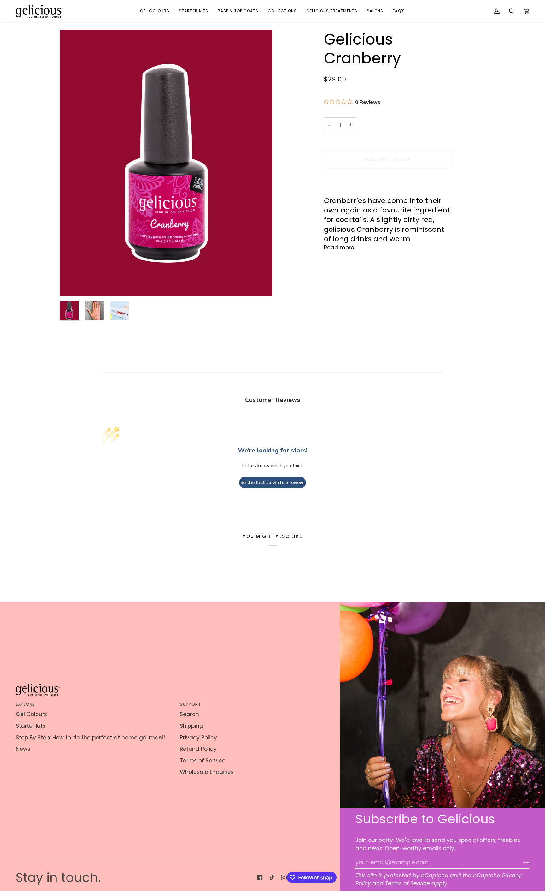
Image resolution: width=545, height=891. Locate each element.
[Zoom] (166, 163)
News (23, 749)
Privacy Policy (198, 737)
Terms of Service (407, 883)
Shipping (191, 726)
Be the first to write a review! (272, 483)
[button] (154, 11)
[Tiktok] (272, 877)
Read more (339, 247)
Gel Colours (31, 714)
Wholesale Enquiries (207, 772)
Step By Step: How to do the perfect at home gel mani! (90, 737)
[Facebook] (260, 877)
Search (189, 714)
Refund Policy (198, 749)
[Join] (521, 862)
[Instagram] (284, 877)
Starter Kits (30, 726)
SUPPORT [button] (190, 704)
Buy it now (386, 180)
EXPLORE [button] (25, 704)
